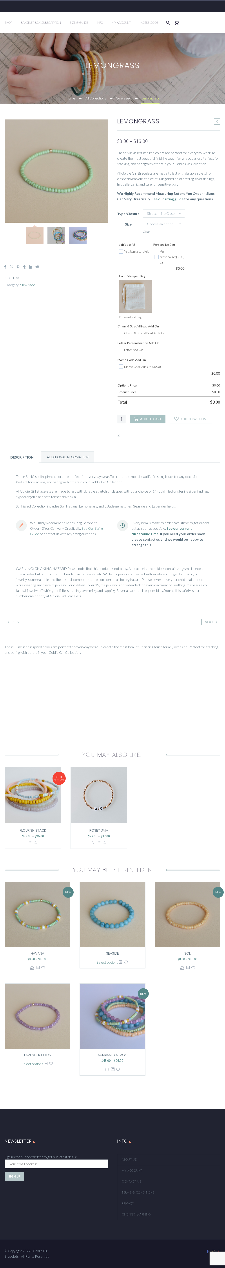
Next (209, 622)
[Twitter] (11, 267)
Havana (37, 953)
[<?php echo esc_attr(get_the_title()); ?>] (30, 842)
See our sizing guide (135, 708)
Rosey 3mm (99, 830)
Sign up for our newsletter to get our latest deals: (41, 1157)
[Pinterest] (18, 267)
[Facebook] (5, 267)
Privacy (128, 1203)
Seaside (112, 953)
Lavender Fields (37, 1054)
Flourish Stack (33, 830)
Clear (146, 231)
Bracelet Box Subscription (41, 22)
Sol (187, 953)
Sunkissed (27, 285)
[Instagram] (213, 1251)
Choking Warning (136, 1214)
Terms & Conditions (138, 1192)
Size (128, 224)
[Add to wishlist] (35, 842)
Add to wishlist (194, 419)
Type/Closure (128, 213)
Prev (16, 622)
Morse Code (149, 22)
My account (132, 1170)
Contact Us (131, 1181)
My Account (121, 22)
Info (100, 22)
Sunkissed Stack (112, 1054)
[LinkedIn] (31, 267)
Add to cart (151, 419)
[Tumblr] (24, 267)
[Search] (167, 22)
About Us (129, 1159)
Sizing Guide (79, 22)
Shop (8, 22)
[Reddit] (37, 267)
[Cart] (178, 22)
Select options (94, 842)
